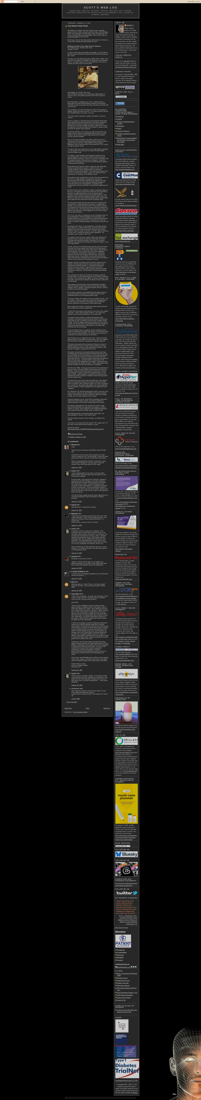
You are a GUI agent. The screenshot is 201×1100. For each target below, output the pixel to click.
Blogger (135, 1092)
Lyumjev (126, 641)
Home (87, 708)
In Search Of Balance (78, 571)
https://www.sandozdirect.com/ (124, 660)
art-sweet (74, 556)
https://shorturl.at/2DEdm (123, 654)
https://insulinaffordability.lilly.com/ (125, 449)
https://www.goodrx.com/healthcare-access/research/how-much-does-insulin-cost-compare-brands (126, 837)
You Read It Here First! (78, 26)
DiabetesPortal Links (123, 980)
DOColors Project (122, 978)
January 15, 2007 (76, 590)
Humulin (132, 641)
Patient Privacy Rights (124, 997)
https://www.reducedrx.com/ (123, 579)
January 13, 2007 (76, 568)
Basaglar (118, 643)
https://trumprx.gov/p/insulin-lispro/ (125, 205)
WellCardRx (120, 144)
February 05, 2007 (76, 670)
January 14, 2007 (76, 578)
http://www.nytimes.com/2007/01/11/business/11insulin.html (86, 429)
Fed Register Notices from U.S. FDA (126, 1080)
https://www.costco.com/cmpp (124, 230)
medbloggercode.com (122, 964)
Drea (72, 582)
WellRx (119, 128)
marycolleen (75, 594)
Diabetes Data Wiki (123, 983)
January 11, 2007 (76, 467)
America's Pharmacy (123, 131)
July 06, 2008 (75, 699)
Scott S (73, 471)
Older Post (106, 708)
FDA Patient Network (123, 985)
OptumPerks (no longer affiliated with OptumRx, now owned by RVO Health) (127, 140)
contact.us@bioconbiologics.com (127, 498)
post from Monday (73, 37)
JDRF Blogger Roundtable (125, 995)
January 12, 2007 (76, 525)
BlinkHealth (120, 126)
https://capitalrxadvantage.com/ (125, 169)
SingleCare (120, 116)
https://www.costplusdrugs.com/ (125, 184)
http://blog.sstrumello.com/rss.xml (125, 67)
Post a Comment (72, 702)
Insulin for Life (121, 1000)
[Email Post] (86, 437)
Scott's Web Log (100, 7)
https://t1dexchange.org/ (122, 241)
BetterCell (74, 513)
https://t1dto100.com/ (130, 771)
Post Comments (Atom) (80, 712)
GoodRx (119, 119)
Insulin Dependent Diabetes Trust (127, 992)
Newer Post (68, 708)
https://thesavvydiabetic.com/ (124, 752)
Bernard (74, 444)
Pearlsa (73, 505)
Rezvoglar (127, 643)
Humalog (120, 641)
